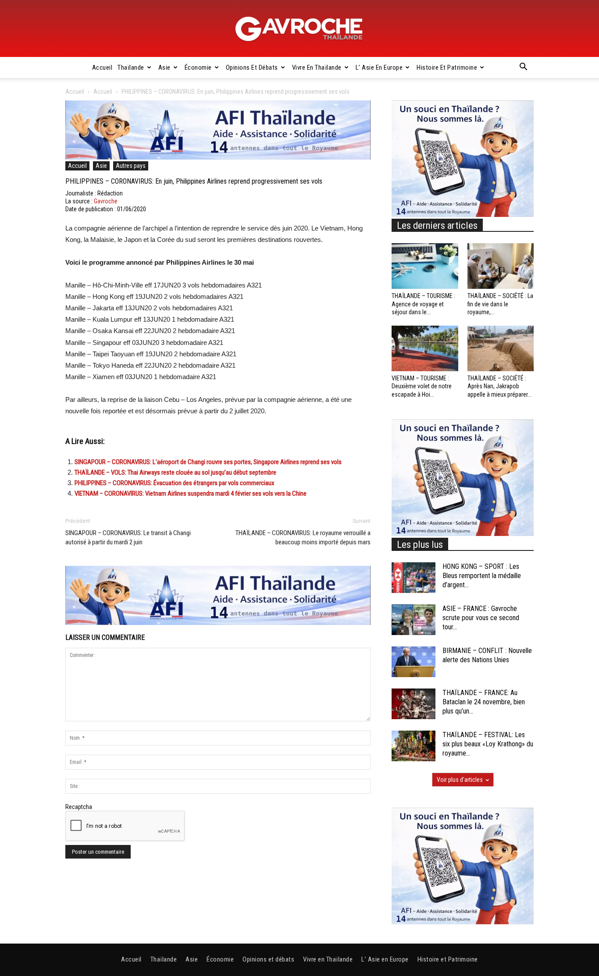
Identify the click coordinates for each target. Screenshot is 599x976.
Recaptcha (78, 806)
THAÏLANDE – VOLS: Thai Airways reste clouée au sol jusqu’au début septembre (175, 472)
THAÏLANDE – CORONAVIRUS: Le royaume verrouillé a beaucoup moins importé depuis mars (303, 537)
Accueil (102, 67)
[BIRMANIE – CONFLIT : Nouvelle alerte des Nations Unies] (413, 661)
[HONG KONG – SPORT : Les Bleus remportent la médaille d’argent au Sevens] (413, 577)
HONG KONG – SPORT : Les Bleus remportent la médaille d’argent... (481, 575)
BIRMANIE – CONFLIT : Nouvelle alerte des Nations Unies (487, 655)
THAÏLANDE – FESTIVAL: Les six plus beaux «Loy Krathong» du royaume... (487, 744)
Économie (198, 67)
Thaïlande (131, 67)
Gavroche (106, 201)
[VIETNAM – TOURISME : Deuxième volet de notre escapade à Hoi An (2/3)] (425, 348)
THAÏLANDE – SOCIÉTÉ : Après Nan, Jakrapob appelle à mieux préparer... (499, 386)
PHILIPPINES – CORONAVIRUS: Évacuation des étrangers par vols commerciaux (175, 483)
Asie (164, 67)
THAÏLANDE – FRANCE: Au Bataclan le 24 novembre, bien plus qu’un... (483, 702)
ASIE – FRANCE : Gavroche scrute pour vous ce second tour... (480, 617)
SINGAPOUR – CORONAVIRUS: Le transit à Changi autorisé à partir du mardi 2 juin (128, 537)
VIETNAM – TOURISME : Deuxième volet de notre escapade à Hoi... (422, 386)
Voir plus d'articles (460, 779)
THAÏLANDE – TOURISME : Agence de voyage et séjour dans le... (423, 303)
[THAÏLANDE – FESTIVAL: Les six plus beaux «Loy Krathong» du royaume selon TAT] (413, 746)
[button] (523, 67)
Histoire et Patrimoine (447, 67)
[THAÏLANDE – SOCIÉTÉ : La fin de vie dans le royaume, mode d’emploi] (500, 266)
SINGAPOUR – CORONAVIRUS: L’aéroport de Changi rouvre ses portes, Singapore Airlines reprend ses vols (208, 462)
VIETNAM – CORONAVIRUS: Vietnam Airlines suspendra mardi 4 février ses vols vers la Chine (191, 493)
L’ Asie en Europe (379, 67)
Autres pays (131, 165)
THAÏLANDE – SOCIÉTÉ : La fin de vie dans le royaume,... (500, 303)
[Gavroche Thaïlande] (299, 29)
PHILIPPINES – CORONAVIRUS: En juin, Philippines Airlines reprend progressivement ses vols (193, 181)
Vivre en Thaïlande (317, 67)
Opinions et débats (252, 67)
